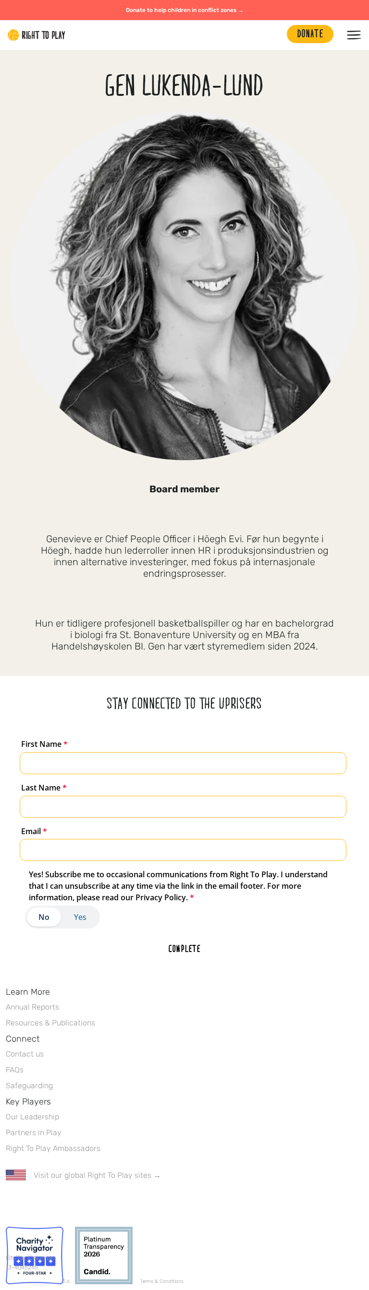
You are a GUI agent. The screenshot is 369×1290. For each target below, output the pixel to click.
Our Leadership (32, 1116)
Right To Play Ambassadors (53, 1148)
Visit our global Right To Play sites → (97, 1175)
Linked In (71, 1203)
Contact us (25, 1053)
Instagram (51, 1203)
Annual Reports (32, 1006)
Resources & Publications (50, 1022)
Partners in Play (34, 1132)
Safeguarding (29, 1085)
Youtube (91, 1203)
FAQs (15, 1069)
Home (36, 35)
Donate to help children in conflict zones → (185, 10)
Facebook (11, 1203)
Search (275, 35)
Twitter (31, 1203)
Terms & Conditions (162, 1281)
